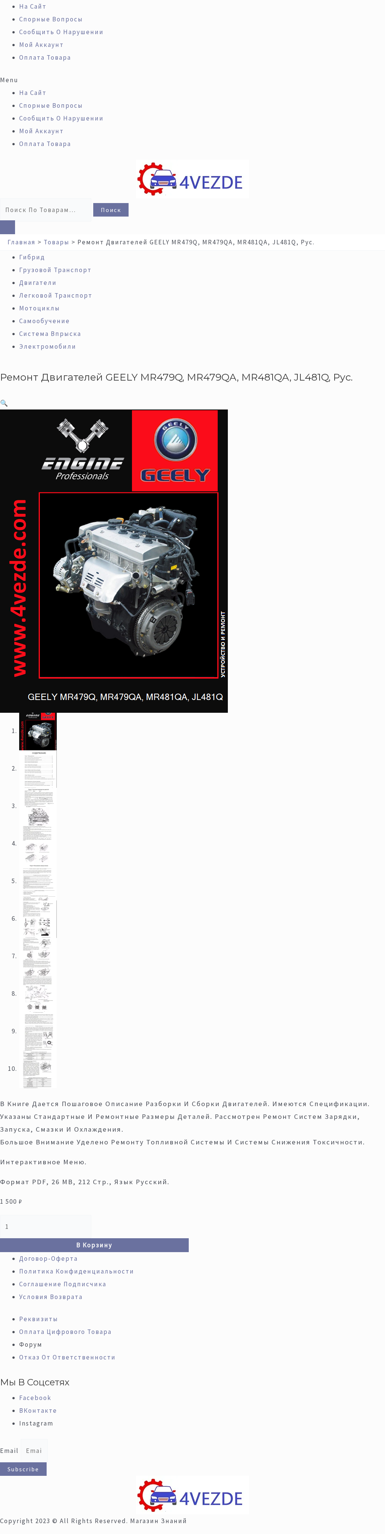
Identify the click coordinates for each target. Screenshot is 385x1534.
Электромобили (47, 346)
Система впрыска (50, 334)
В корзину (94, 1245)
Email (10, 1451)
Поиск (111, 210)
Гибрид (32, 257)
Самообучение (44, 321)
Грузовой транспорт (55, 270)
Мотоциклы (39, 308)
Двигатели (38, 282)
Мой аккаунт (41, 45)
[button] (192, 80)
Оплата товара (45, 57)
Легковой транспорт (55, 295)
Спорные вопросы (51, 19)
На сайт (33, 6)
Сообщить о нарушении (61, 32)
